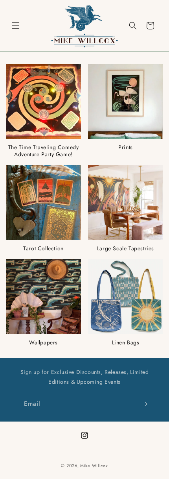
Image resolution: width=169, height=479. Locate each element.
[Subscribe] (144, 404)
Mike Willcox (94, 465)
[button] (15, 25)
